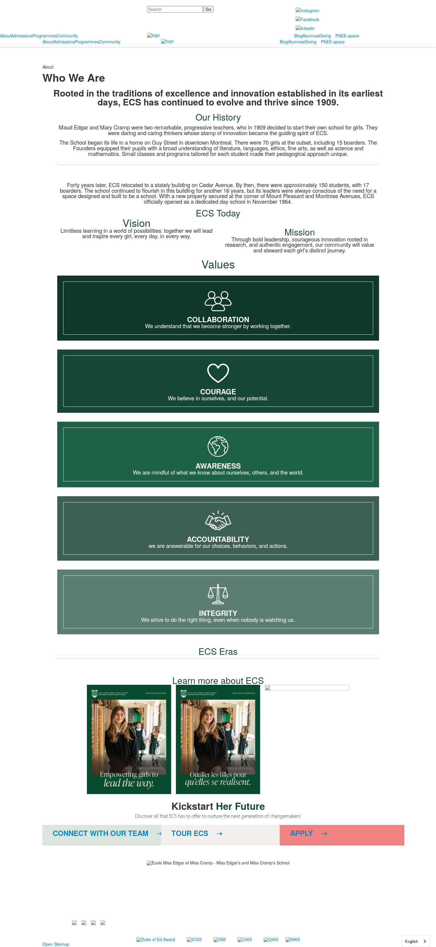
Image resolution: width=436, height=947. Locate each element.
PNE (339, 36)
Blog (298, 36)
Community (67, 36)
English (411, 941)
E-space (351, 36)
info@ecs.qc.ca (138, 902)
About (5, 36)
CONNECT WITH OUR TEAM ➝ (108, 833)
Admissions (21, 36)
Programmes (44, 36)
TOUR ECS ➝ (196, 833)
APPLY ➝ (308, 833)
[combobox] (416, 941)
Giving (325, 36)
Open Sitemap (55, 944)
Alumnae (311, 36)
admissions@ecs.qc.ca (155, 906)
